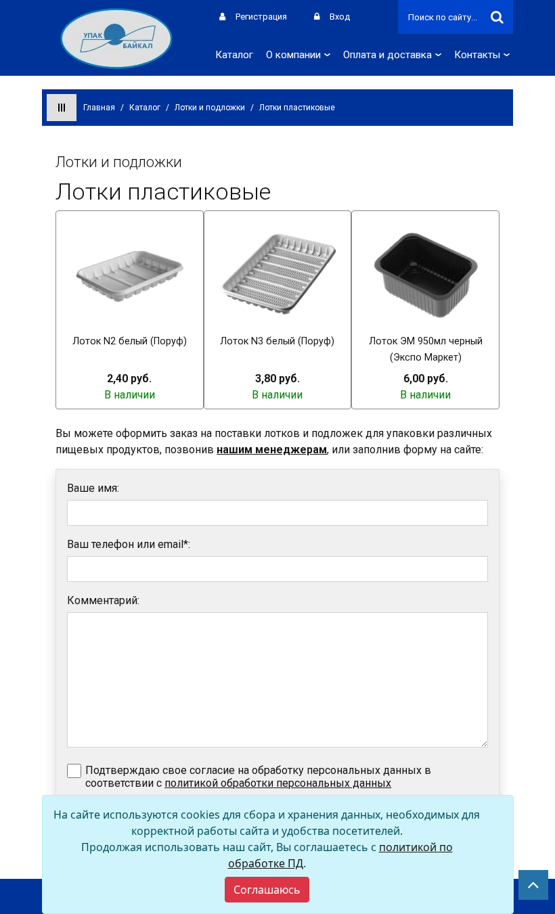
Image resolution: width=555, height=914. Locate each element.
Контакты (477, 55)
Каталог (234, 55)
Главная (99, 107)
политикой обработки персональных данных (277, 783)
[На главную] (116, 37)
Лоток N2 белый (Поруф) (129, 341)
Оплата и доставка (387, 55)
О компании (293, 55)
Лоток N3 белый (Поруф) (277, 341)
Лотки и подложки (210, 107)
